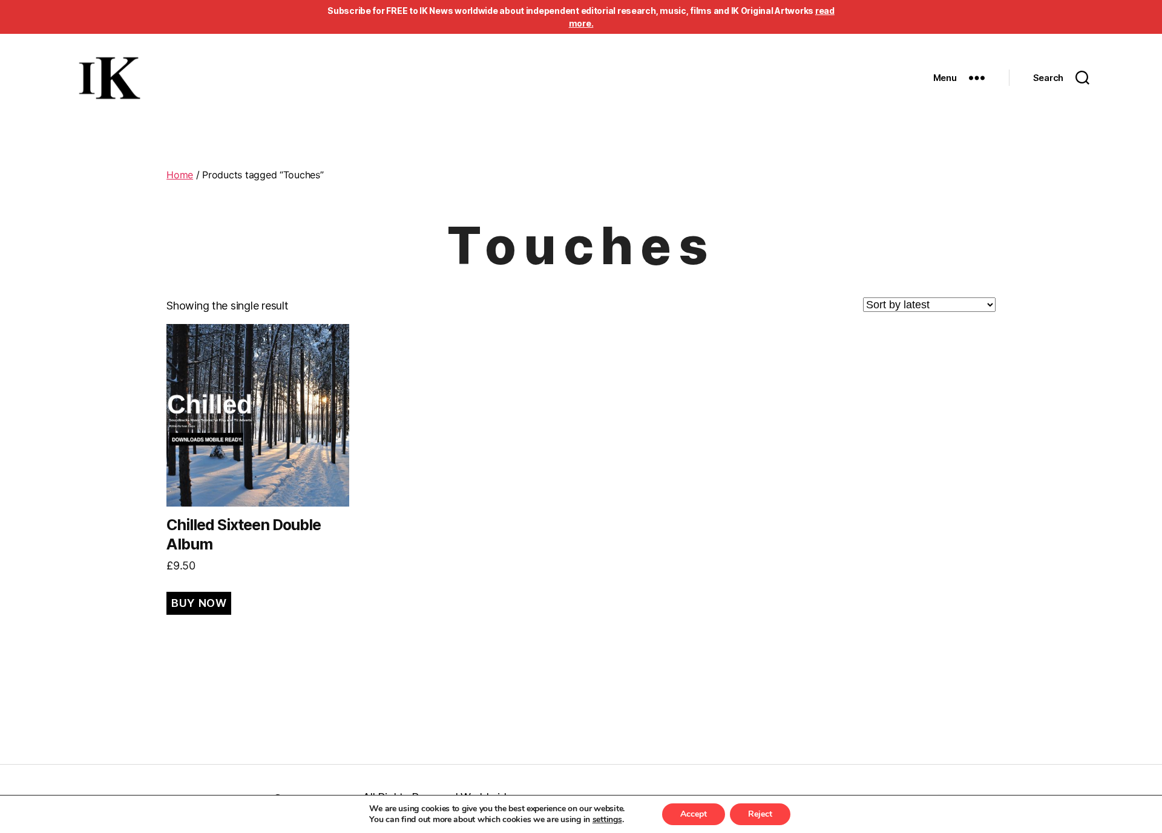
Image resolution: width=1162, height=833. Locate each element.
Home (179, 175)
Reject (760, 814)
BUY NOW (198, 603)
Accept (693, 814)
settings (607, 819)
